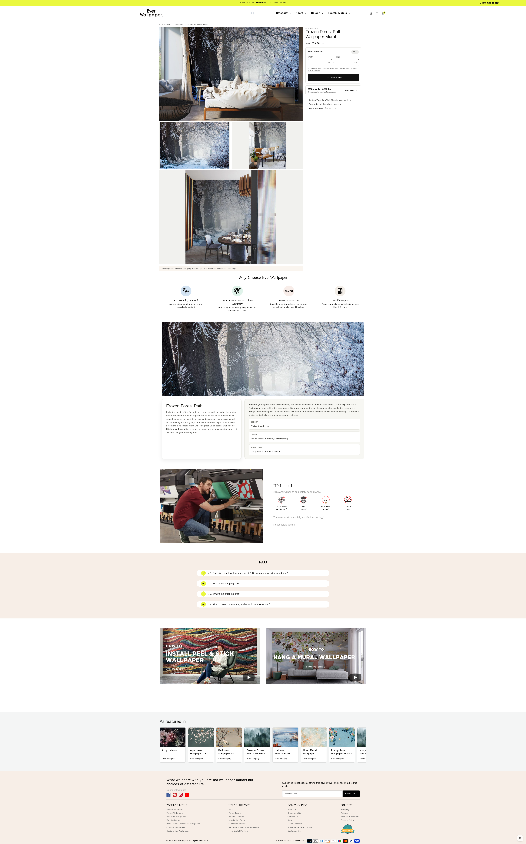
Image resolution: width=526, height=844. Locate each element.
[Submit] (252, 13)
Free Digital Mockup (238, 831)
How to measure (314, 70)
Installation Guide (236, 820)
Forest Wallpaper (174, 813)
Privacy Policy (347, 820)
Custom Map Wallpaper (177, 831)
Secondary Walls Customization (243, 827)
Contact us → (331, 108)
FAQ (230, 809)
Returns (344, 813)
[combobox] (214, 13)
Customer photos (490, 3)
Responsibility (294, 813)
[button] (210, 656)
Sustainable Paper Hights (300, 827)
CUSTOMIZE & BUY (333, 77)
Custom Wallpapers (175, 827)
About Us (292, 809)
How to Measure (236, 817)
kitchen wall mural (175, 429)
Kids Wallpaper (173, 820)
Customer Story (295, 831)
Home (161, 24)
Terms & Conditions (350, 817)
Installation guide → (332, 104)
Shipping (345, 809)
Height (338, 57)
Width (310, 57)
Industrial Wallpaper (176, 817)
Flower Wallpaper (174, 809)
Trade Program (295, 824)
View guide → (345, 100)
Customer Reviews (237, 824)
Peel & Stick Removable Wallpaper (183, 824)
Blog (290, 820)
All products (170, 24)
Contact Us (293, 817)
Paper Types (234, 813)
